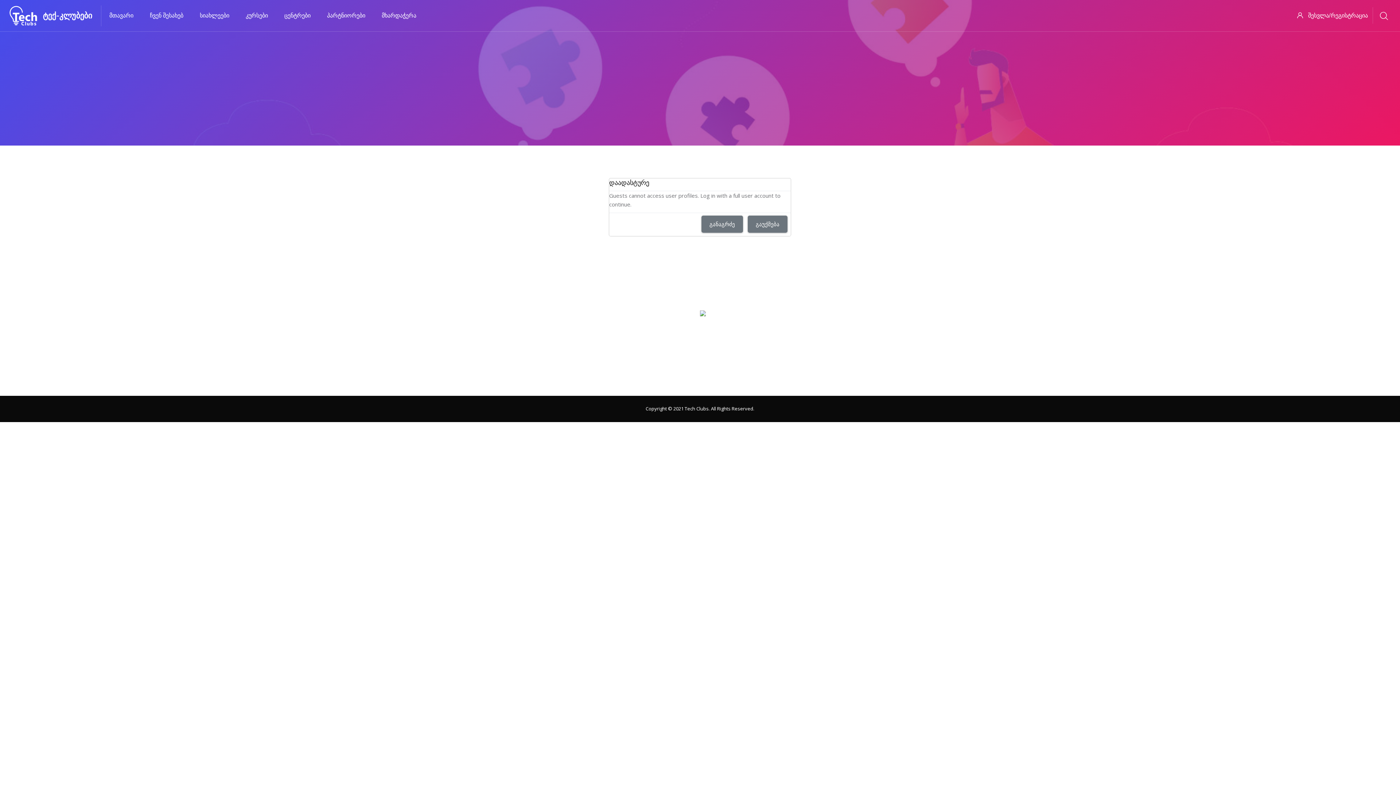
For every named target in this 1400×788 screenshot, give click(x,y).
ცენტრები (297, 16)
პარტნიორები (346, 16)
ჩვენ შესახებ (166, 16)
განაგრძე (722, 224)
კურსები (257, 16)
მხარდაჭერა (399, 16)
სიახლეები (214, 16)
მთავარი (121, 16)
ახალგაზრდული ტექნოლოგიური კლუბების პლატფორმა (700, 378)
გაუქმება (767, 224)
